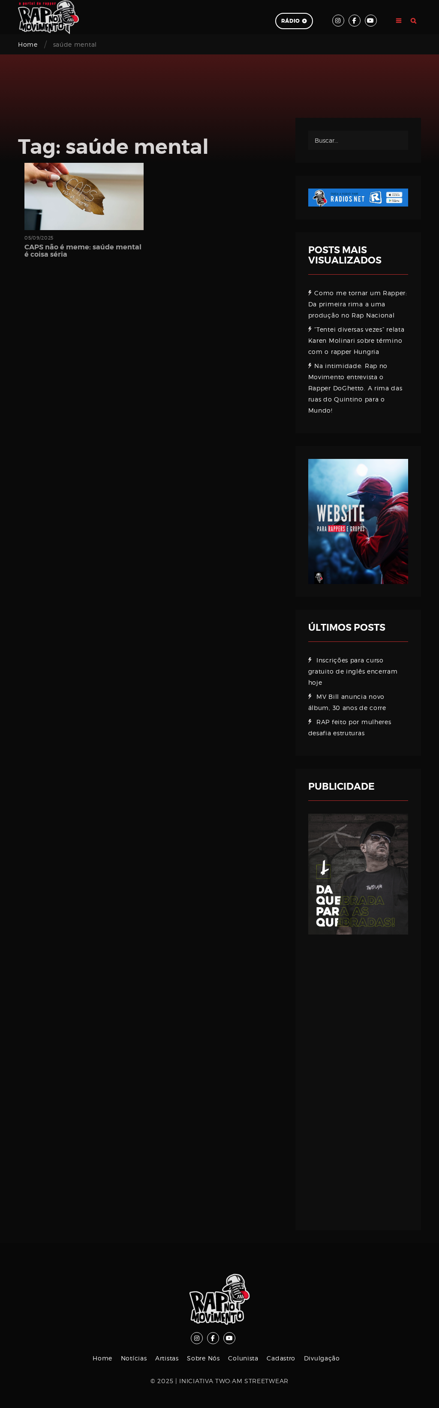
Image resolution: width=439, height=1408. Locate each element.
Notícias (134, 1358)
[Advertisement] (358, 1075)
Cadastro (281, 1358)
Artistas (167, 1358)
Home (28, 44)
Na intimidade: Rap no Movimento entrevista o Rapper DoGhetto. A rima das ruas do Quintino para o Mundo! (355, 388)
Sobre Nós (203, 1358)
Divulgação (322, 1358)
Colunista (243, 1358)
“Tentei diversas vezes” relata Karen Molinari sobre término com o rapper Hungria (356, 340)
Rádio (291, 21)
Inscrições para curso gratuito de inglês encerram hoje (353, 671)
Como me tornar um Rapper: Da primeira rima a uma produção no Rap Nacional (357, 304)
